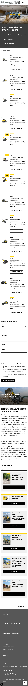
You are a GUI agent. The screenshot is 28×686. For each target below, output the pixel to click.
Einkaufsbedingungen (8, 649)
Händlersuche (8, 39)
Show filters (5, 51)
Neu (7, 134)
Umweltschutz (6, 658)
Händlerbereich (7, 664)
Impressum (5, 644)
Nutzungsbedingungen (8, 646)
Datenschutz (6, 655)
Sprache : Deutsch (6, 469)
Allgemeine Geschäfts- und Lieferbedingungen (15, 666)
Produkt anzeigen (16, 69)
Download (14, 487)
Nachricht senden (8, 380)
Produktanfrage (9, 43)
